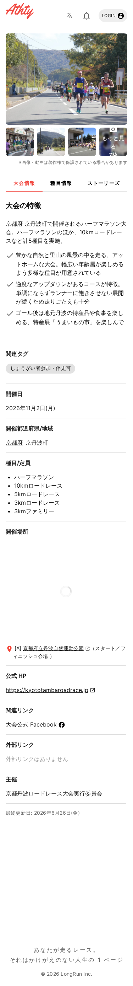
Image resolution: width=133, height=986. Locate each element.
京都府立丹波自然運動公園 (53, 648)
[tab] (24, 183)
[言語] (71, 16)
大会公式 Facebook (31, 724)
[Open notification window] (86, 15)
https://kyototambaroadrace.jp (47, 689)
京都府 (14, 442)
